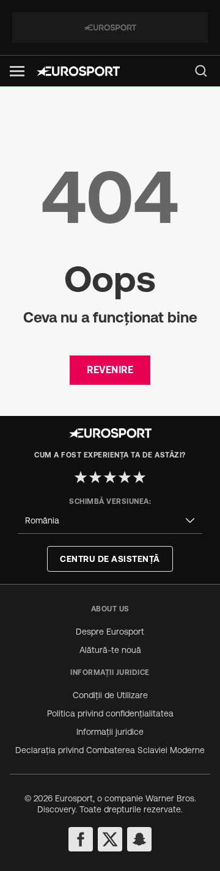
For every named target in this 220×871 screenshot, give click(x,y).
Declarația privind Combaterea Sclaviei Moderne (110, 750)
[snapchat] (139, 839)
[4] (124, 477)
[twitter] (110, 839)
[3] (110, 477)
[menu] (201, 71)
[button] (17, 71)
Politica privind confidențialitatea (110, 713)
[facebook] (80, 839)
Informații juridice (110, 732)
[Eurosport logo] (78, 71)
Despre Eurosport (110, 631)
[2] (95, 477)
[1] (80, 477)
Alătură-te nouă (110, 650)
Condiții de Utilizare (110, 695)
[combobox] (110, 521)
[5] (139, 477)
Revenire (110, 369)
